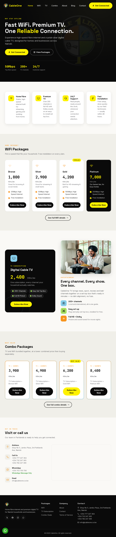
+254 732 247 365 (19, 460)
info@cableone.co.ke (20, 481)
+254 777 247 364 (19, 458)
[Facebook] (12, 517)
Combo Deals (46, 515)
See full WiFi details (56, 218)
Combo (54, 6)
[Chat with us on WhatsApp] (5, 531)
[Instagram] (18, 517)
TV (46, 6)
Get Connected (102, 6)
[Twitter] (7, 517)
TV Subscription (47, 511)
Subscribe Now (17, 206)
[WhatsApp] (23, 517)
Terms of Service (66, 515)
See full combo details (56, 405)
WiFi (39, 6)
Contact (82, 6)
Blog (73, 6)
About (64, 6)
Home (30, 6)
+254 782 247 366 (19, 463)
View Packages (43, 52)
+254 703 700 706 (19, 471)
